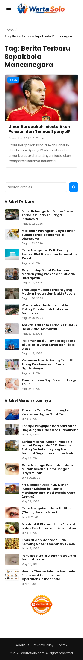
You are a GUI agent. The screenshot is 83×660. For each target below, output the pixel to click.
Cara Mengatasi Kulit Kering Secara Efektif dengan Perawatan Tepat (49, 255)
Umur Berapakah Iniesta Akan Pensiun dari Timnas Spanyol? (39, 129)
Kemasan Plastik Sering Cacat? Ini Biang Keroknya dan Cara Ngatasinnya (49, 365)
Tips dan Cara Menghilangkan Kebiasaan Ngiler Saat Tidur (46, 412)
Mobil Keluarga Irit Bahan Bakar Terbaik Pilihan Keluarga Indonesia (47, 215)
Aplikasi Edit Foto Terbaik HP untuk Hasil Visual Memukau (49, 327)
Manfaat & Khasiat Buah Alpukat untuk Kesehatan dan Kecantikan (49, 526)
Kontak (62, 645)
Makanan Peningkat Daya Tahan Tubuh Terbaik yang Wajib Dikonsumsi (49, 235)
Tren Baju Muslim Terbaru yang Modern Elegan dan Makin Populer (49, 292)
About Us (22, 645)
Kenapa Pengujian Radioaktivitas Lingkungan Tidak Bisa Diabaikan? (50, 428)
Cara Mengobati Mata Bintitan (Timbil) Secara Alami (47, 511)
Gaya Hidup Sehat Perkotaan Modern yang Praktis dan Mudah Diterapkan (48, 274)
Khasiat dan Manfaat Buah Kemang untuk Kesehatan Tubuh (48, 542)
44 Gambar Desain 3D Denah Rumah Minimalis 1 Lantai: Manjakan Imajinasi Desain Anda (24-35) (48, 491)
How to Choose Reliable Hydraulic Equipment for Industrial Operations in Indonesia (49, 575)
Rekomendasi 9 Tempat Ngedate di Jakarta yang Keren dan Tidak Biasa (49, 345)
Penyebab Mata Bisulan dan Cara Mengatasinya (49, 558)
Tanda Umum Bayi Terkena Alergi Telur (49, 382)
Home (9, 30)
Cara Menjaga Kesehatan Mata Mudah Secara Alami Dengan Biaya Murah (47, 469)
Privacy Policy (43, 645)
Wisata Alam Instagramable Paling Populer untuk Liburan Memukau (45, 309)
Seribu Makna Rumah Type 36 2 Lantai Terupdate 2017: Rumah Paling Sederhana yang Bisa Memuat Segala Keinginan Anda (48, 448)
